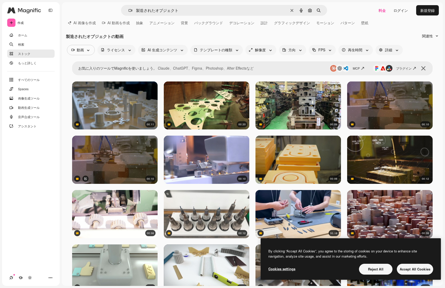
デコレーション (241, 22)
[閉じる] (423, 68)
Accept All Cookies (415, 269)
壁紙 (364, 22)
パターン (347, 22)
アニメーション (162, 22)
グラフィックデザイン (292, 22)
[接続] (11, 278)
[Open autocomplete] (128, 10)
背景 (184, 22)
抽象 (139, 22)
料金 (382, 10)
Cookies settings (281, 268)
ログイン (400, 10)
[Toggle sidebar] (50, 10)
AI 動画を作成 (118, 22)
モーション (325, 22)
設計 (264, 22)
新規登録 (427, 10)
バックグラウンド (208, 22)
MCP (356, 68)
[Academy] (20, 278)
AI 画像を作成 (84, 22)
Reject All (375, 269)
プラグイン (404, 68)
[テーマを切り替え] (30, 278)
